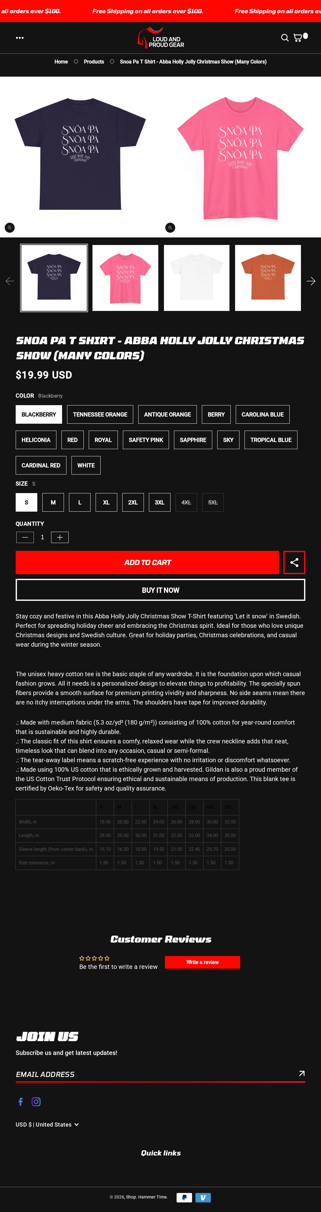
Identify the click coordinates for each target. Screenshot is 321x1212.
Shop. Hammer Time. (147, 1196)
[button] (20, 38)
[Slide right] (311, 281)
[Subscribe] (301, 1074)
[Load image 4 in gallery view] (268, 278)
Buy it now (160, 590)
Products (94, 62)
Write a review (203, 962)
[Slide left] (10, 281)
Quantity (30, 523)
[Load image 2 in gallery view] (125, 278)
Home (61, 62)
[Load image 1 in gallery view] (54, 278)
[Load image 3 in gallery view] (197, 278)
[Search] (286, 38)
